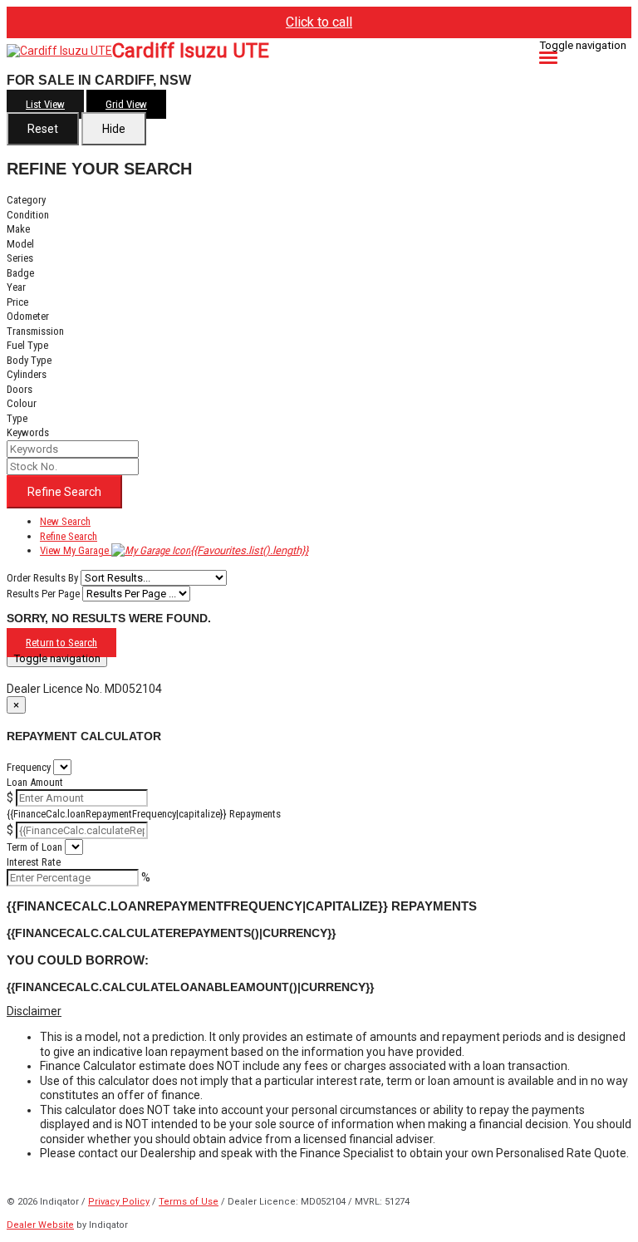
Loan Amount (35, 782)
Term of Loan (34, 847)
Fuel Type (27, 345)
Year (16, 287)
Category (26, 200)
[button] (319, 1011)
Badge (20, 273)
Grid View (126, 104)
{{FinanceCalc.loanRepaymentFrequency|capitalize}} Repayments (144, 814)
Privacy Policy (119, 1201)
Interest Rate (34, 862)
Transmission (35, 331)
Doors (19, 389)
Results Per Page (43, 593)
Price (17, 302)
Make (18, 229)
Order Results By (42, 578)
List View (45, 104)
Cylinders (27, 374)
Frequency (29, 767)
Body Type (29, 360)
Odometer (28, 316)
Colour (22, 403)
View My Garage (174, 550)
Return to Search (61, 642)
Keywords (28, 432)
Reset (42, 128)
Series (20, 258)
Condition (28, 215)
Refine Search (64, 491)
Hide (113, 128)
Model (20, 244)
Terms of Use (188, 1201)
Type (17, 418)
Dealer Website (40, 1225)
